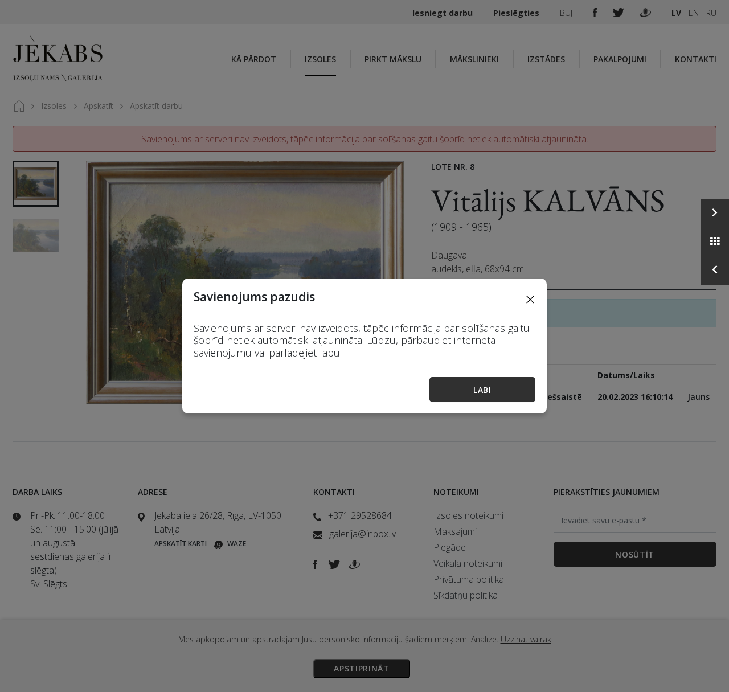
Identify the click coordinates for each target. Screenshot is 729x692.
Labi (482, 389)
